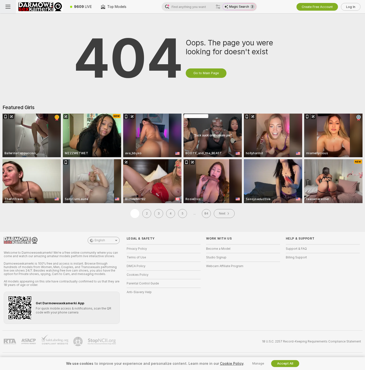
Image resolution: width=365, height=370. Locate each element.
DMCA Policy (136, 266)
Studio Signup (216, 257)
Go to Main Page (206, 73)
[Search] (218, 6)
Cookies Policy (137, 275)
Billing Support (296, 257)
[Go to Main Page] (41, 6)
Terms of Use (136, 257)
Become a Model (218, 248)
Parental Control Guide (143, 283)
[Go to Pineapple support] (78, 341)
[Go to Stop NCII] (102, 341)
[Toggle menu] (8, 6)
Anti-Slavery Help (139, 292)
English (100, 240)
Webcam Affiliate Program (224, 266)
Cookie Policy (231, 364)
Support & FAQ (296, 248)
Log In (350, 7)
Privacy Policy (137, 248)
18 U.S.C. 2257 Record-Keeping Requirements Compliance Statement (311, 341)
